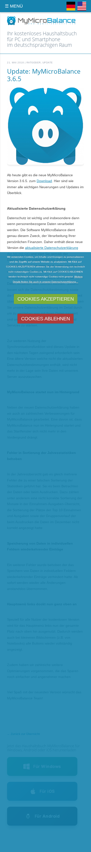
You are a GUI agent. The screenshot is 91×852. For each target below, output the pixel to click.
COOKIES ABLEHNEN (45, 318)
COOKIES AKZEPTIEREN (45, 299)
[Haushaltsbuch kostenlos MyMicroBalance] (41, 24)
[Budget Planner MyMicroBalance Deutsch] (81, 9)
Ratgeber (33, 62)
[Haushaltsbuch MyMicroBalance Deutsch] (70, 9)
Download (44, 181)
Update (47, 62)
